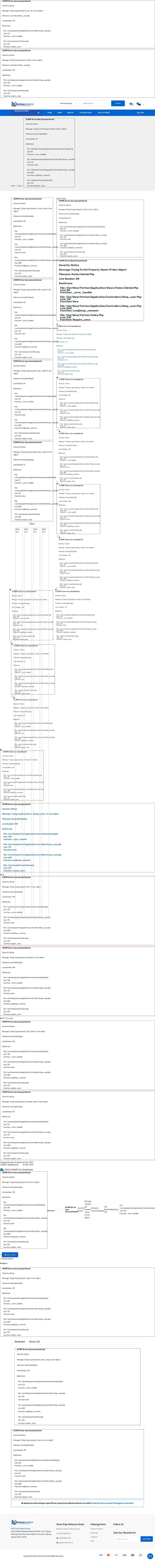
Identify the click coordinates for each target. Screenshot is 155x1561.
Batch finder (104, 113)
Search (118, 103)
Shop (60, 113)
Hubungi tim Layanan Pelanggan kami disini (113, 1503)
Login (141, 113)
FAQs (92, 1541)
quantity (51, 1211)
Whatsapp (94, 1533)
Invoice (70, 113)
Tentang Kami (85, 113)
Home (49, 113)
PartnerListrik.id (43, 1556)
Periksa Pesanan (97, 1529)
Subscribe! (147, 1539)
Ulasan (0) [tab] (34, 1341)
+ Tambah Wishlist (7, 1259)
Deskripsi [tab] (20, 1341)
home (13, 186)
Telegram (94, 1537)
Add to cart (10, 1255)
